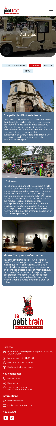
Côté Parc (10, 181)
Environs (48, 65)
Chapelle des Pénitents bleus (22, 115)
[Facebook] (6, 418)
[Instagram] (12, 418)
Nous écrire (12, 383)
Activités (34, 65)
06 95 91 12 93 (13, 378)
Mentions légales (15, 401)
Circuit (28, 71)
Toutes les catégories (14, 65)
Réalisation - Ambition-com (20, 405)
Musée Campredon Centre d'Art (24, 255)
